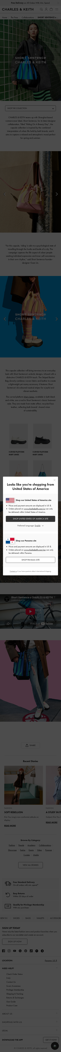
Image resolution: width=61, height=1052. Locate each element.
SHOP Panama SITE (31, 560)
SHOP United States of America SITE (30, 518)
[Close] (54, 480)
